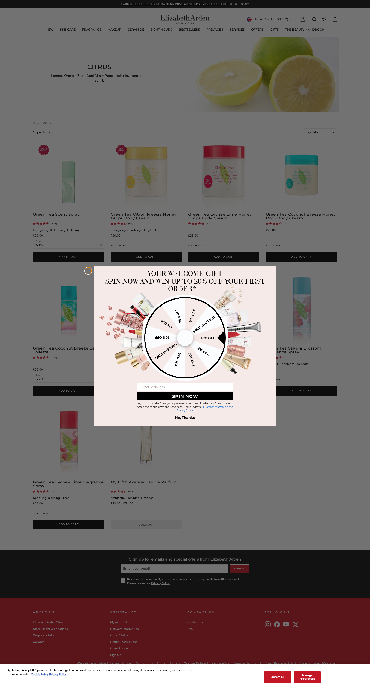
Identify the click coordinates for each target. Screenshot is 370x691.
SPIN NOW (185, 396)
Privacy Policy (57, 674)
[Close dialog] (88, 270)
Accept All (277, 677)
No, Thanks (185, 417)
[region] (185, 677)
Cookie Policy (39, 674)
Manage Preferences (307, 677)
